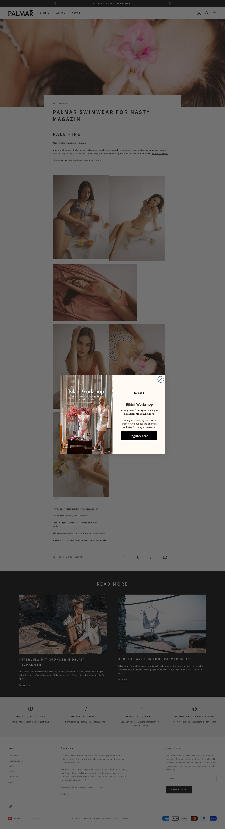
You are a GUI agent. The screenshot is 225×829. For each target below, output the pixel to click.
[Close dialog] (161, 379)
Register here (139, 436)
